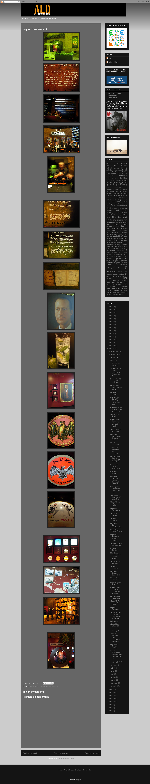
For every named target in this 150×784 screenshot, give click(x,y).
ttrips (125, 288)
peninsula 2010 (121, 254)
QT (126, 267)
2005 (111, 708)
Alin (110, 58)
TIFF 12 (120, 284)
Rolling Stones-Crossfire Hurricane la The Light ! (115, 590)
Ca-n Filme (123, 178)
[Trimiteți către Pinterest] (52, 683)
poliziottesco (111, 262)
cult (107, 204)
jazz (114, 236)
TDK (125, 280)
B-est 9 (120, 172)
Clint (108, 195)
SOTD (125, 278)
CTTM (125, 202)
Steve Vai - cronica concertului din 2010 (115, 362)
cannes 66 (110, 184)
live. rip (109, 240)
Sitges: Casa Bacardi (114, 579)
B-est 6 (124, 170)
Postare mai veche (92, 753)
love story (123, 240)
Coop (119, 200)
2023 (111, 316)
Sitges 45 (55, 686)
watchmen (116, 292)
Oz (126, 251)
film (36, 686)
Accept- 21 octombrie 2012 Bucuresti (114, 450)
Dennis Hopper (122, 204)
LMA (113, 240)
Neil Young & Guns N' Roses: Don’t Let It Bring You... (115, 400)
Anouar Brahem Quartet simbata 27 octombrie (115, 459)
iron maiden (119, 234)
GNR (108, 224)
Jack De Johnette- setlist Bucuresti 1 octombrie (115, 637)
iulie (112, 668)
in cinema (120, 230)
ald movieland (113, 62)
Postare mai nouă (30, 753)
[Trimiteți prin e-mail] (44, 683)
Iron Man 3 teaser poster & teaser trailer (115, 437)
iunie (113, 671)
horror (109, 230)
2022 (111, 319)
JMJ (117, 236)
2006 (111, 705)
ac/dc (117, 163)
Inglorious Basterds (119, 232)
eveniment (111, 215)
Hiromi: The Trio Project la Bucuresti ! (116, 381)
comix (109, 198)
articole (124, 168)
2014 (111, 343)
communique (122, 198)
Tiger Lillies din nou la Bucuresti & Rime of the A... (115, 372)
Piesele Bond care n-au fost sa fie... (116, 387)
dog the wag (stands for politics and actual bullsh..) (117, 210)
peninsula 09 (111, 254)
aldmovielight (111, 166)
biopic (117, 176)
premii (109, 265)
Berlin (108, 174)
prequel (116, 265)
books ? (110, 178)
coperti (125, 200)
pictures (48, 686)
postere (119, 263)
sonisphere (110, 278)
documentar (122, 206)
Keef (121, 236)
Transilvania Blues (113, 288)
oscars (118, 251)
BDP (125, 172)
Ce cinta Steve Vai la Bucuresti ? (115, 466)
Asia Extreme (111, 170)
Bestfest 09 (110, 176)
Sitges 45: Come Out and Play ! (116, 544)
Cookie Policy (87, 770)
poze (125, 262)
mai (112, 674)
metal (124, 243)
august (113, 665)
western (124, 292)
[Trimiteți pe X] (48, 683)
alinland (31, 686)
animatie (109, 168)
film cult (122, 217)
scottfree (110, 274)
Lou (117, 240)
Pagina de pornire (61, 753)
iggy (113, 230)
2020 (111, 325)
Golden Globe (120, 224)
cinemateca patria (120, 193)
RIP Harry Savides (113, 549)
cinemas (109, 193)
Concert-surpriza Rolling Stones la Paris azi (116, 409)
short (108, 276)
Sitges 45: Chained (114, 567)
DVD (119, 212)
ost (123, 251)
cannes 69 (113, 186)
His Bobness (112, 228)
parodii (114, 253)
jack (111, 236)
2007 (111, 702)
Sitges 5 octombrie (114, 608)
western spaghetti (113, 294)
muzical (118, 246)
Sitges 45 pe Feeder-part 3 (116, 531)
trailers (124, 286)
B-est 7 (109, 172)
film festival (41, 686)
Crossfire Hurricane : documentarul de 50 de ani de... (116, 654)
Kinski (125, 236)
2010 (111, 693)
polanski (124, 261)
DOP (115, 212)
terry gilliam (111, 282)
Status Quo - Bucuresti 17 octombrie (115, 497)
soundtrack (111, 280)
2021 (111, 322)
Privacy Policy (63, 770)
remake (119, 269)
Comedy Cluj (122, 195)
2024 (111, 313)
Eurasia (124, 212)
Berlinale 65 (123, 173)
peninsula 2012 (122, 256)
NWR (117, 248)
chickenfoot (123, 191)
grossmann (110, 226)
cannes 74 (124, 188)
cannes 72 (117, 188)
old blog (123, 248)
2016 (111, 337)
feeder (108, 217)
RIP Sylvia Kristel (113, 472)
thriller (119, 282)
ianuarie (114, 686)
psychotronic (111, 267)
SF (126, 274)
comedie (113, 195)
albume (124, 163)
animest (116, 168)
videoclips (118, 290)
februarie (114, 683)
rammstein (110, 269)
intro (113, 234)
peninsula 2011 (112, 256)
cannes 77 (110, 190)
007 (108, 163)
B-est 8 (114, 172)
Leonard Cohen (118, 238)
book (125, 176)
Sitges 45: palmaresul (115, 509)
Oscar (112, 251)
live (125, 238)
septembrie (115, 662)
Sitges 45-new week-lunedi (115, 597)
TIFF (125, 282)
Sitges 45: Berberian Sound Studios (114, 537)
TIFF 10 (109, 284)
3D (112, 163)
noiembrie (114, 354)
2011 (111, 690)
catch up (113, 191)
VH (108, 290)
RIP (125, 269)
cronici (119, 202)
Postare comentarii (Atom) (66, 758)
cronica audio (111, 202)
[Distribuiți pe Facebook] (50, 683)
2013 (111, 346)
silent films (115, 276)
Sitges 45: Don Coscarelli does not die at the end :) (115, 615)
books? (116, 178)
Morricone (110, 246)
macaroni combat (116, 242)
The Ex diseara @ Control (115, 430)
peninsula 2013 (111, 258)
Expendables (123, 215)
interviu (109, 234)
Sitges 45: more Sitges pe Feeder (115, 504)
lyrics (108, 242)
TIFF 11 (114, 284)
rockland (111, 271)
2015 (111, 340)
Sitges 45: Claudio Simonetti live (115, 573)
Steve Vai (120, 280)
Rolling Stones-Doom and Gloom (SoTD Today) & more (116, 422)
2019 (111, 328)
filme (117, 222)
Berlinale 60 (115, 174)
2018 (111, 331)
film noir (120, 220)
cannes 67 (118, 184)
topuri (119, 286)
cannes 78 (118, 190)
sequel (115, 274)
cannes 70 (123, 186)
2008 (111, 699)
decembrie (115, 351)
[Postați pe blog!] (46, 683)
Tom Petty (111, 286)
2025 (111, 310)
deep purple (113, 204)
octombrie (114, 357)
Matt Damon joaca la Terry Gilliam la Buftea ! (115, 555)
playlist (115, 261)
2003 (111, 711)
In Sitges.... (114, 621)
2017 (111, 334)
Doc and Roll (111, 206)
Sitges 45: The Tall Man (115, 562)
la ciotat (109, 238)
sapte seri (122, 272)
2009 (111, 696)
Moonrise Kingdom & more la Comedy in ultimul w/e (115, 480)
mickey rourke (121, 244)
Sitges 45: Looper (113, 519)
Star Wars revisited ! (114, 444)
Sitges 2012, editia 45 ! (114, 625)
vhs (111, 290)
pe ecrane (123, 253)
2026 (111, 307)
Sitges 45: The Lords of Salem (115, 603)
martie (113, 680)
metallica (110, 244)
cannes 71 (110, 188)
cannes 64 (114, 182)
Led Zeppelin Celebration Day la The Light (115, 489)
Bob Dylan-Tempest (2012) (114, 646)
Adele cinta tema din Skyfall (116, 630)
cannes (109, 180)
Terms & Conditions (75, 770)
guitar (118, 226)
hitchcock (123, 228)
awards (118, 170)
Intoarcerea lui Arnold (115, 393)
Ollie (108, 251)
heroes (124, 226)
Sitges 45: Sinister (113, 514)
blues (121, 176)
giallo (125, 222)
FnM (120, 222)
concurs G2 (111, 200)
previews (123, 265)
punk (120, 267)
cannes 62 (117, 180)
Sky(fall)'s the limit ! (115, 415)
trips (121, 288)
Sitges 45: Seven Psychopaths (115, 525)
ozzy (108, 253)
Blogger (78, 779)
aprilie (113, 677)
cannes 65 (123, 182)
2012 (111, 349)
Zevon (121, 294)
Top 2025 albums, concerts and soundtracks (114, 96)
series (121, 274)
